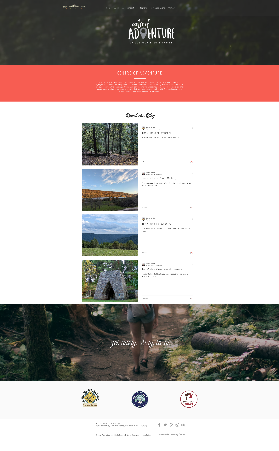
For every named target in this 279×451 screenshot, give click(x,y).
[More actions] (193, 128)
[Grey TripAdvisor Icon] (183, 424)
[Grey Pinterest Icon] (171, 424)
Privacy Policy (145, 435)
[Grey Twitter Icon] (165, 424)
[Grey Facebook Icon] (159, 424)
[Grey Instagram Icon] (177, 424)
